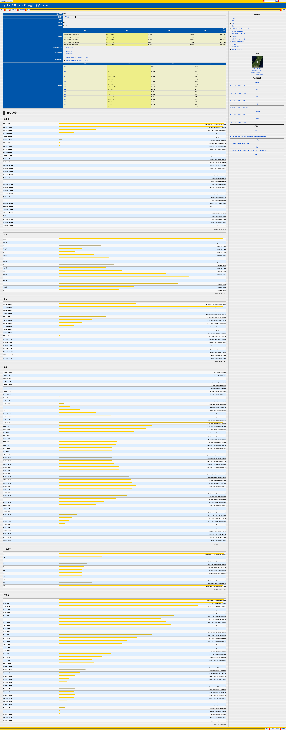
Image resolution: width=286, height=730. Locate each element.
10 (245, 143)
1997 (240, 136)
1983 (252, 134)
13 (252, 150)
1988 (267, 134)
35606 (65, 76)
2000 (249, 136)
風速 (257, 96)
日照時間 (257, 111)
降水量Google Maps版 (237, 31)
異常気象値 (69, 51)
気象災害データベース (237, 49)
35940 (65, 68)
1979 (240, 134)
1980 (243, 134)
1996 (237, 136)
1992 (279, 134)
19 (262, 150)
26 (271, 158)
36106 (65, 79)
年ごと (232, 86)
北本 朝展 (2, 1)
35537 (65, 94)
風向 (257, 89)
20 (263, 150)
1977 (234, 134)
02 (232, 143)
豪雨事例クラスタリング (238, 47)
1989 (270, 134)
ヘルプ (233, 18)
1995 (234, 136)
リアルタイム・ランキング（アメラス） (242, 28)
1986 (261, 134)
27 (273, 158)
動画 (233, 23)
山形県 (65, 17)
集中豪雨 (234, 44)
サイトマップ (282, 1)
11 (247, 143)
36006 (65, 89)
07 (240, 143)
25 (270, 158)
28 (275, 158)
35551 (28, 9)
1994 (231, 136)
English (283, 9)
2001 (252, 136)
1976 (231, 134)
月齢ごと (245, 86)
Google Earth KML (257, 68)
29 (276, 158)
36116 (65, 96)
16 (257, 150)
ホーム (2, 9)
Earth (7, 9)
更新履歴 (283, 728)
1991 (276, 134)
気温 (257, 104)
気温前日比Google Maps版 (238, 39)
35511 (65, 71)
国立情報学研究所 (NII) (9, 1)
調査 (233, 26)
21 (265, 150)
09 (244, 143)
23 (268, 150)
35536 (65, 99)
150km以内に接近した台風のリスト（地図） (78, 57)
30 (278, 158)
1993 (282, 134)
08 (242, 143)
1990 (273, 134)
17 (258, 150)
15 (255, 150)
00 (230, 150)
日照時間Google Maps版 (238, 41)
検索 (277, 1)
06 (239, 143)
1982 (249, 134)
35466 (65, 86)
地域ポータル (71, 17)
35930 (65, 84)
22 (267, 150)
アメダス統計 (22, 9)
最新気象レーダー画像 (257, 70)
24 (268, 158)
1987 (264, 134)
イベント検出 (235, 36)
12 (249, 143)
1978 (237, 134)
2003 (258, 136)
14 (253, 150)
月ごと (236, 86)
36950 (65, 104)
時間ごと (240, 86)
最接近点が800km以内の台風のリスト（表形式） (79, 60)
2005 (264, 136)
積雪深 (257, 118)
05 (237, 143)
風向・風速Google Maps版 (238, 33)
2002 (255, 136)
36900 (65, 91)
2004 (261, 136)
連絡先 (267, 728)
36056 (65, 101)
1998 (243, 136)
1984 (255, 134)
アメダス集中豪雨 (68, 47)
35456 (65, 81)
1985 (258, 134)
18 (260, 150)
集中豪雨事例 (69, 54)
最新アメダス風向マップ (257, 74)
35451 (65, 106)
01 (230, 143)
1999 (246, 136)
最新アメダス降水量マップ (257, 72)
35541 (65, 74)
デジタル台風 (14, 9)
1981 (246, 134)
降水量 (257, 82)
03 (234, 143)
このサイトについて (275, 728)
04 (235, 143)
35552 (65, 66)
